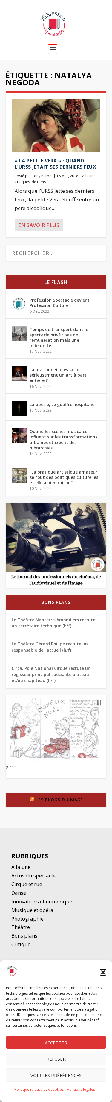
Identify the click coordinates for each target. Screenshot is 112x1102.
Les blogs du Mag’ (59, 799)
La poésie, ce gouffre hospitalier (63, 404)
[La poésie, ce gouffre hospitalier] (19, 408)
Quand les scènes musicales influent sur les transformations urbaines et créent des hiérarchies (63, 440)
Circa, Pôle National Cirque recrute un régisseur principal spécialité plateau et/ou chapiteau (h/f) (51, 674)
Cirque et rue (26, 884)
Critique (21, 944)
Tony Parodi (42, 175)
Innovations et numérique (41, 901)
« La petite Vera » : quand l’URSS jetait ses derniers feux (55, 163)
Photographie (27, 918)
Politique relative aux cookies (39, 1089)
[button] (103, 972)
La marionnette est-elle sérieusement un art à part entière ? (58, 375)
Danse (19, 892)
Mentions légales (81, 1089)
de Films (39, 181)
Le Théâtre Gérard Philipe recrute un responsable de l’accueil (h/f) (50, 647)
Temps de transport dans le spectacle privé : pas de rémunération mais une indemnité (59, 338)
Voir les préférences (56, 1075)
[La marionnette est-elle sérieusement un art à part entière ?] (19, 373)
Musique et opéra (32, 910)
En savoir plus (38, 225)
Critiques (22, 181)
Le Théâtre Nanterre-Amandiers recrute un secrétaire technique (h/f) (53, 622)
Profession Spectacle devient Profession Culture (60, 302)
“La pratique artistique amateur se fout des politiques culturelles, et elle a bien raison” (64, 477)
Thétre (21, 927)
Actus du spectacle (33, 875)
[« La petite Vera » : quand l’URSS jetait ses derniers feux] (56, 125)
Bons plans (56, 602)
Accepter (56, 1042)
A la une (89, 175)
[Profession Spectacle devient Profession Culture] (19, 304)
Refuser (56, 1059)
